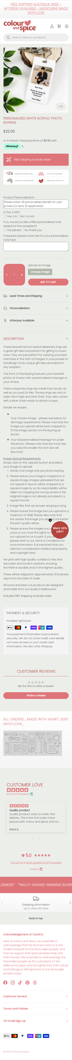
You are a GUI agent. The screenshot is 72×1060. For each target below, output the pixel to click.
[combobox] (36, 37)
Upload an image (39, 265)
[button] (33, 838)
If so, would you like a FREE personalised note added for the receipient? (32, 224)
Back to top (36, 918)
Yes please (14, 230)
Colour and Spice (20, 1051)
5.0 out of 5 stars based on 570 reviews (36, 862)
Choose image (40, 272)
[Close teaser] (50, 520)
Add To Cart (48, 282)
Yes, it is (12, 216)
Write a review (36, 695)
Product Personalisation (18, 197)
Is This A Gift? (11, 212)
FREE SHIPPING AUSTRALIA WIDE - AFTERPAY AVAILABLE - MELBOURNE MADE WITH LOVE (36, 8)
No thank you (33, 230)
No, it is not (27, 216)
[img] (38, 790)
